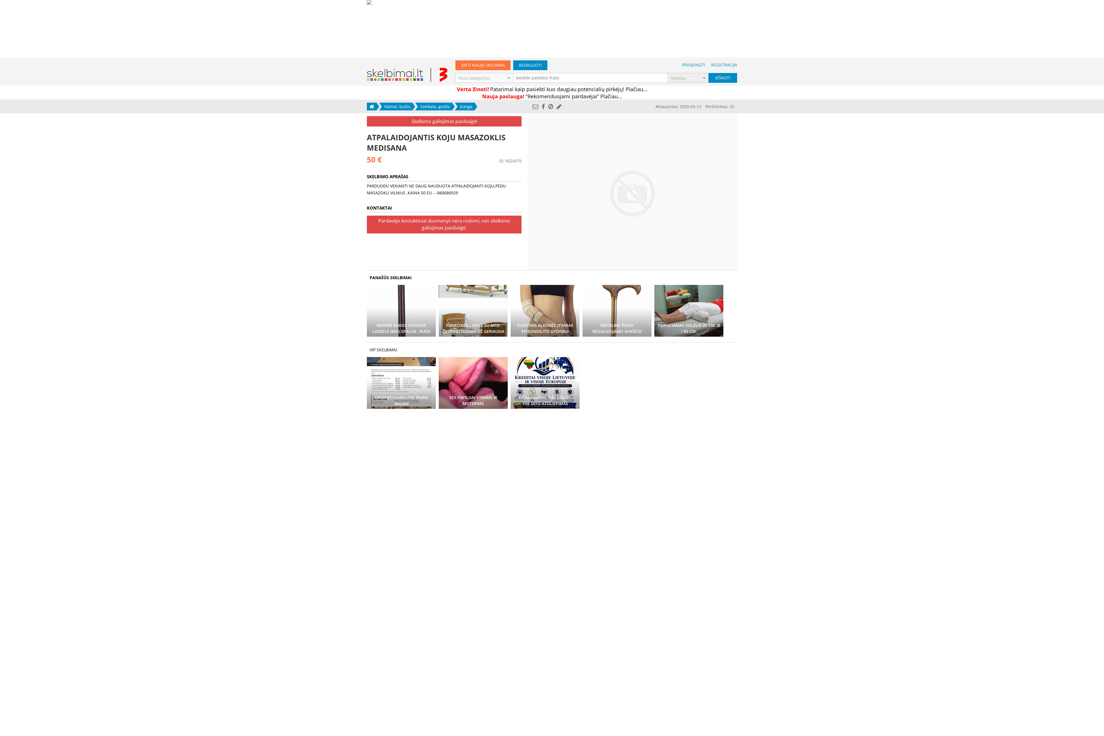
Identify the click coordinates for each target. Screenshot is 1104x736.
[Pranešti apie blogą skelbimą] (551, 106)
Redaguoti (530, 65)
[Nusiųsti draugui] (535, 106)
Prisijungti (693, 65)
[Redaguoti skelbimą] (559, 106)
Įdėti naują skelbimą (483, 65)
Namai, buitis (397, 106)
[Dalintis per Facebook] (543, 106)
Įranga (466, 106)
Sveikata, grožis (435, 106)
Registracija (724, 65)
